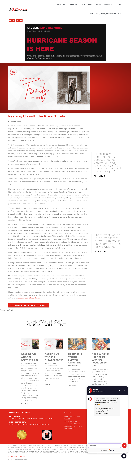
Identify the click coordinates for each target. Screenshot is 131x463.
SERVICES (61, 5)
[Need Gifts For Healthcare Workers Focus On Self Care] (101, 344)
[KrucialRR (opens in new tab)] (13, 20)
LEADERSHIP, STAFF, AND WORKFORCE (105, 14)
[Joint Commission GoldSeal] (22, 435)
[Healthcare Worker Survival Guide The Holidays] (77, 344)
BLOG (98, 5)
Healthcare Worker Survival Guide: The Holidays (75, 359)
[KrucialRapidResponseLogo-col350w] (18, 9)
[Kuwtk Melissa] (30, 344)
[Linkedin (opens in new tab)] (21, 20)
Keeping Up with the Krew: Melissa (29, 356)
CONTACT (108, 5)
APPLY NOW (87, 5)
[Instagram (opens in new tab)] (17, 20)
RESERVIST (73, 5)
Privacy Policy (12, 456)
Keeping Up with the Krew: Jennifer (54, 356)
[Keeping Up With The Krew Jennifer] (54, 344)
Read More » (25, 404)
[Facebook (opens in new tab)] (10, 20)
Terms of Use (23, 456)
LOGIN (118, 5)
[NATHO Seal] (47, 435)
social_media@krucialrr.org (29, 298)
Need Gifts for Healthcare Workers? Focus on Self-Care (100, 359)
